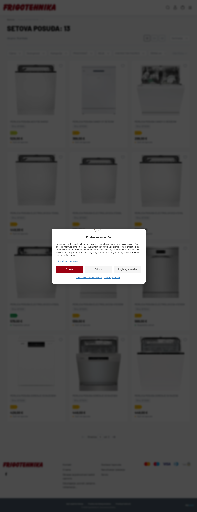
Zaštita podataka (112, 277)
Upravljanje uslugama (67, 260)
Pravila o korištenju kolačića (89, 277)
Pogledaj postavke (127, 269)
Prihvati (70, 269)
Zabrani (98, 269)
